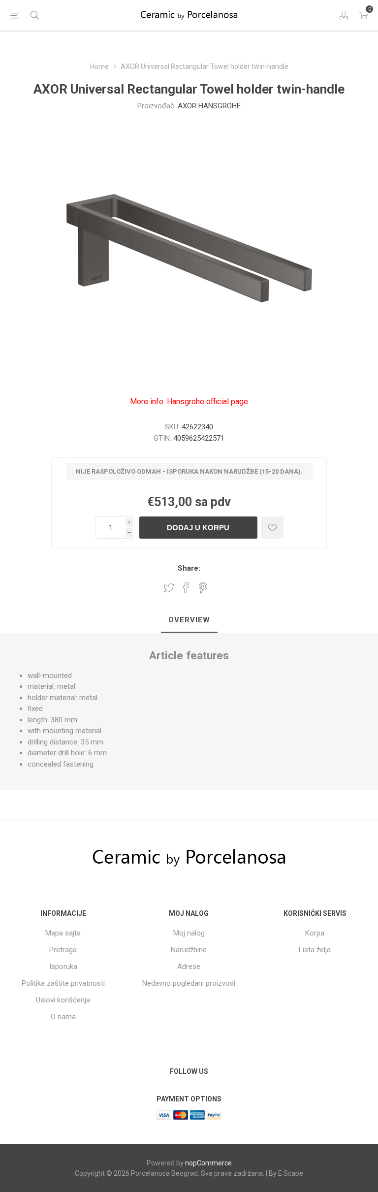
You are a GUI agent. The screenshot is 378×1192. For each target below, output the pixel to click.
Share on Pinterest (203, 587)
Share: (189, 568)
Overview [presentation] (189, 619)
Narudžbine (189, 949)
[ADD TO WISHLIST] (272, 527)
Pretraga (63, 949)
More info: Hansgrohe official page (189, 401)
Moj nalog (189, 933)
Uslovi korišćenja (63, 1000)
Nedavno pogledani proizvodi (188, 983)
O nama (63, 1016)
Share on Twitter (168, 587)
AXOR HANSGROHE (209, 105)
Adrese (188, 966)
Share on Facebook (186, 587)
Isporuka (63, 966)
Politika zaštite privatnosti (63, 983)
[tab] (189, 620)
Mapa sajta (63, 933)
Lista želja (315, 949)
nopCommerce (208, 1163)
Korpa (314, 933)
